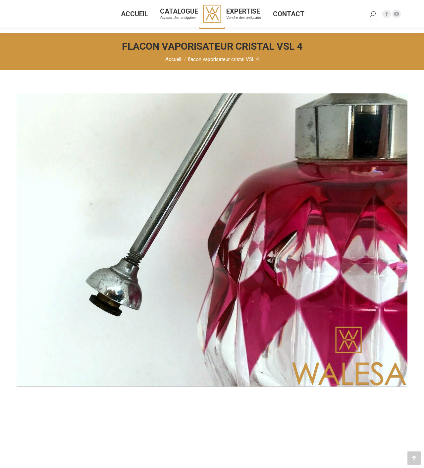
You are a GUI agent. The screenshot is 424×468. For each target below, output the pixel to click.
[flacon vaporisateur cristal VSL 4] (212, 240)
